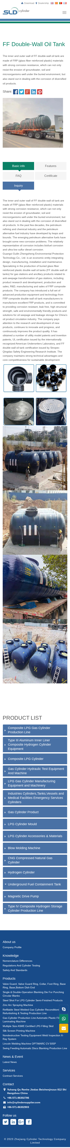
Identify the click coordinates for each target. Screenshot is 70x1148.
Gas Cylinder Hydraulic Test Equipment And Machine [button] (36, 771)
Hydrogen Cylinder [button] (21, 872)
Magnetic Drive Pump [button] (23, 896)
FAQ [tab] (18, 175)
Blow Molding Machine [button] (24, 848)
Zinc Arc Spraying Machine (18, 1005)
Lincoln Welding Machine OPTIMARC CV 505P (29, 1043)
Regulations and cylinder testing (21, 965)
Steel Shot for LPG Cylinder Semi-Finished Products (33, 1000)
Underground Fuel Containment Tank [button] (34, 884)
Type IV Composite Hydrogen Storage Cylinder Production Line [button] (35, 908)
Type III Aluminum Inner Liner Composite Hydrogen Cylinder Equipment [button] (29, 744)
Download (29, 3)
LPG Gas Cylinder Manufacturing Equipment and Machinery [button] (31, 783)
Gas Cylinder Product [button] (23, 812)
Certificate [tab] (50, 175)
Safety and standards (15, 970)
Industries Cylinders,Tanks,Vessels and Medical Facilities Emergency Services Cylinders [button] (36, 798)
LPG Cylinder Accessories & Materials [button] (35, 836)
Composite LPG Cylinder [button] (25, 759)
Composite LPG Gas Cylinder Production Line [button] (29, 730)
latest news (10, 1062)
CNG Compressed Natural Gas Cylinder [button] (30, 860)
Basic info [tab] (18, 165)
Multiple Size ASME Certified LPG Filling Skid (28, 1026)
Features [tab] (50, 165)
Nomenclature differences (17, 960)
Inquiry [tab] (18, 185)
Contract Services (13, 1075)
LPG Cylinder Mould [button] (22, 824)
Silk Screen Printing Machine (19, 1030)
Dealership (43, 3)
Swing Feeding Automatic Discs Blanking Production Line (35, 1048)
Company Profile (12, 947)
